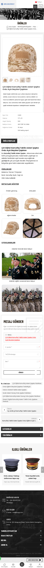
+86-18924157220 (14, 500)
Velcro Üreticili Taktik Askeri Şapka (14, 390)
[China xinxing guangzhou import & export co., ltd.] (7, 4)
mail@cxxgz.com (17, 513)
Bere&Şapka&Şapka (24, 27)
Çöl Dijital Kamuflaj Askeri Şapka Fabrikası (26, 383)
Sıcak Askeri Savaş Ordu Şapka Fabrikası (17, 393)
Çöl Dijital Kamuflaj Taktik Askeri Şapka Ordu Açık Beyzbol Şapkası (20, 338)
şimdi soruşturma (33, 560)
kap (34, 27)
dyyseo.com (24, 556)
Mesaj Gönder (22, 564)
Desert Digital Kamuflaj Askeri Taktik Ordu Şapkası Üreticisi (20, 400)
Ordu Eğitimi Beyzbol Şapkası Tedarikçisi (16, 386)
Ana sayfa (12, 27)
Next (42, 470)
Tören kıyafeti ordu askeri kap (32, 477)
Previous (1, 470)
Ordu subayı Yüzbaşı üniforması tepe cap (11, 477)
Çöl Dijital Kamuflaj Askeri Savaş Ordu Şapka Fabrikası (21, 396)
